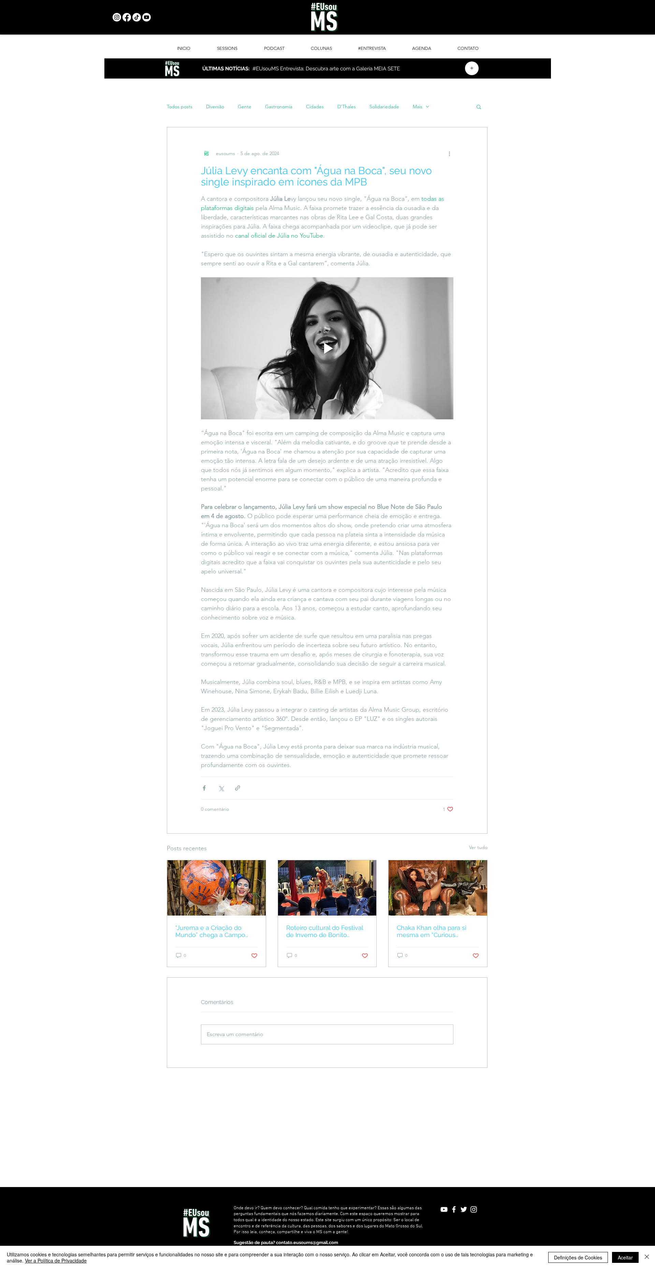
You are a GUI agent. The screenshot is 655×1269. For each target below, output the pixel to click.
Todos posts (179, 107)
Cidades (315, 107)
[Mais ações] (449, 153)
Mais (417, 107)
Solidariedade (384, 107)
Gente (244, 107)
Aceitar (625, 1257)
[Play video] (327, 348)
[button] (479, 106)
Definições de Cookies (578, 1257)
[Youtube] (146, 17)
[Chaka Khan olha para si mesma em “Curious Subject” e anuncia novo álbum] (438, 888)
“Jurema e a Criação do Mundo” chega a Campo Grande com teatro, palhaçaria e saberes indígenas (210, 931)
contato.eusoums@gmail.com (307, 1242)
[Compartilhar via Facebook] (204, 788)
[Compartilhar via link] (237, 788)
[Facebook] (126, 17)
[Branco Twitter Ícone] (464, 1209)
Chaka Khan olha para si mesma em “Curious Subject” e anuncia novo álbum (432, 931)
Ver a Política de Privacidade (56, 1260)
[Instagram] (117, 17)
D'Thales (346, 107)
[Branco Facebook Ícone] (454, 1209)
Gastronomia (278, 107)
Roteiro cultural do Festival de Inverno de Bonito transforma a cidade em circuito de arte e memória (324, 931)
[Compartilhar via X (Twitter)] (221, 788)
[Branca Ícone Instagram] (473, 1209)
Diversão (215, 107)
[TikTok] (136, 17)
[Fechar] (647, 1257)
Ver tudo (478, 847)
